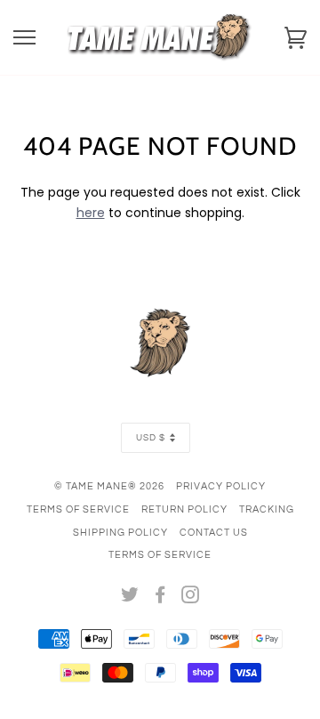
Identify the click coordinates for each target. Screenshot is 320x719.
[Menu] (24, 38)
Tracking (266, 509)
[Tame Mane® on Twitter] (130, 598)
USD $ (150, 437)
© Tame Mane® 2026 (109, 486)
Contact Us (214, 532)
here (90, 213)
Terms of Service (78, 509)
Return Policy (184, 509)
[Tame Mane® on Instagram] (190, 598)
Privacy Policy (221, 486)
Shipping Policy (120, 532)
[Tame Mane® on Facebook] (160, 598)
